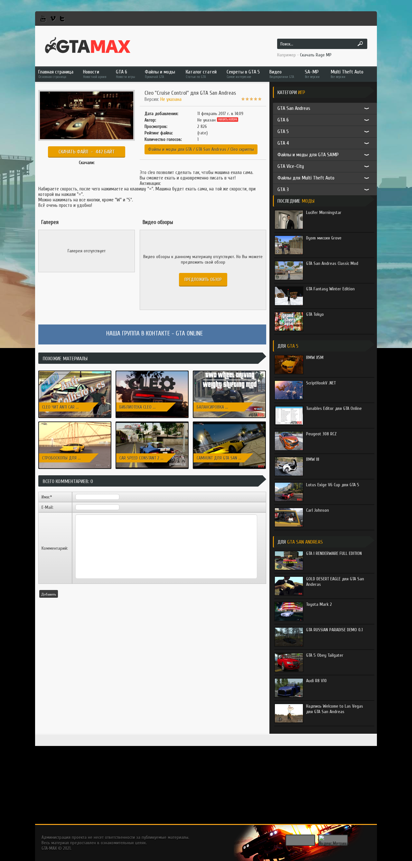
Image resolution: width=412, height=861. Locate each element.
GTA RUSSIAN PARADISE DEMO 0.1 (334, 630)
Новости (94, 74)
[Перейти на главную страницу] (88, 45)
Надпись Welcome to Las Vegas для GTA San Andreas (334, 708)
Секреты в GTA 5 (243, 74)
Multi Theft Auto (347, 74)
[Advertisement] (206, 779)
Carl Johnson (317, 510)
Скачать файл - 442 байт (87, 152)
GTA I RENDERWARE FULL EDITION (334, 553)
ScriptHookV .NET (321, 383)
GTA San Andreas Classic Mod (332, 263)
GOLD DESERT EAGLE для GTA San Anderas (335, 581)
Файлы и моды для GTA (170, 149)
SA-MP (312, 74)
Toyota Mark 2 (319, 604)
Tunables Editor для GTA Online (334, 408)
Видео (281, 74)
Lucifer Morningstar (324, 212)
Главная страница (55, 74)
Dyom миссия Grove (324, 238)
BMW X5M (314, 357)
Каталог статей (201, 74)
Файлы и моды (160, 74)
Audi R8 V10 (316, 680)
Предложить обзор (203, 279)
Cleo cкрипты (242, 149)
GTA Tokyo (315, 314)
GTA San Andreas (211, 149)
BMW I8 (312, 459)
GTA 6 (125, 74)
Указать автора (227, 119)
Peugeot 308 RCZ (321, 434)
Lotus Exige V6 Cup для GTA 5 (332, 485)
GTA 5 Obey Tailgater (324, 655)
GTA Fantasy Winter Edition (330, 289)
